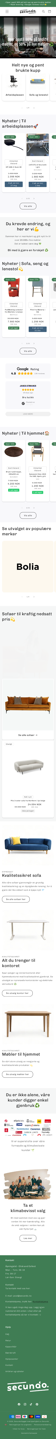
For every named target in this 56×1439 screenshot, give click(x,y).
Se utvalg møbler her (17, 1074)
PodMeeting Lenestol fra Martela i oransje (14, 311)
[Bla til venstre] (22, 108)
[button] (43, 11)
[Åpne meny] (7, 11)
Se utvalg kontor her (17, 993)
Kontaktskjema (40, 1301)
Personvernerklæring (42, 1425)
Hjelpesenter (11, 1359)
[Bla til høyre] (34, 108)
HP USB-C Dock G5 (14, 167)
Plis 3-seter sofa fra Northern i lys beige (28, 801)
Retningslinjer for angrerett (20, 1425)
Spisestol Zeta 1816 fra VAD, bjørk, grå (37, 475)
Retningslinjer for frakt (36, 1429)
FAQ (7, 1334)
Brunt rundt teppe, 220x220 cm (14, 473)
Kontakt (9, 1365)
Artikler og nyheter (14, 1371)
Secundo (17, 1421)
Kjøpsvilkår (11, 1347)
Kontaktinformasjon (29, 1433)
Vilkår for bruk (19, 1429)
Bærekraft (10, 1353)
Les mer (28, 1238)
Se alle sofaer (26, 735)
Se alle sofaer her (16, 899)
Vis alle (28, 206)
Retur (8, 1340)
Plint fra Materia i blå (37, 311)
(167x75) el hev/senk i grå (38, 166)
